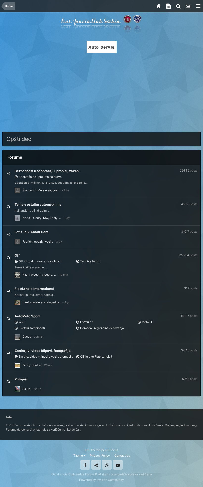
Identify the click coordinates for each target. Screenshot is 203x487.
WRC (22, 322)
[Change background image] (188, 6)
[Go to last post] (65, 190)
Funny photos (31, 365)
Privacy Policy (100, 455)
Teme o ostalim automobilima (38, 204)
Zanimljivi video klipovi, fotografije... (44, 351)
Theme (78, 455)
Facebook (85, 465)
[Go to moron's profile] (17, 218)
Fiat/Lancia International (34, 289)
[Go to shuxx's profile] (17, 365)
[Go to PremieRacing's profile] (17, 302)
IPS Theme (92, 450)
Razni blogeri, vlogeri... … (39, 274)
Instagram (107, 465)
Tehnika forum (90, 261)
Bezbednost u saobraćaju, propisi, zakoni (47, 171)
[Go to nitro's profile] (17, 389)
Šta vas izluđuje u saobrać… (41, 190)
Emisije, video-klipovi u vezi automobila (46, 356)
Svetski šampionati (32, 328)
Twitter (96, 465)
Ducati (26, 336)
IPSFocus (111, 450)
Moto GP (148, 322)
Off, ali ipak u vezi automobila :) (40, 261)
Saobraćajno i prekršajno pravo (40, 177)
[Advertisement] (101, 91)
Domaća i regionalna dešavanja (102, 328)
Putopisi (21, 379)
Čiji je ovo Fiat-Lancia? (96, 356)
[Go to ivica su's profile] (17, 275)
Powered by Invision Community (101, 480)
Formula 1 (87, 322)
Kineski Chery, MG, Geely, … (42, 218)
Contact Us (122, 455)
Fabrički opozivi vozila (37, 241)
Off (17, 255)
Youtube (118, 465)
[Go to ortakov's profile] (17, 190)
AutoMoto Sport (27, 316)
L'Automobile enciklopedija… (42, 302)
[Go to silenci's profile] (17, 337)
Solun (26, 389)
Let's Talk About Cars (31, 232)
